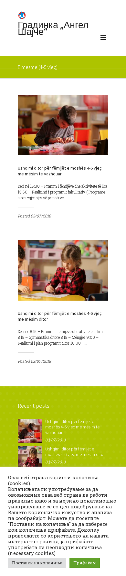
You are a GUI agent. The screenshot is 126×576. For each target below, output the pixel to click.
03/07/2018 (41, 215)
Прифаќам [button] (84, 563)
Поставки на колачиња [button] (37, 563)
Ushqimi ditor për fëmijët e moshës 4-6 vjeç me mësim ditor (75, 451)
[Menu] (103, 39)
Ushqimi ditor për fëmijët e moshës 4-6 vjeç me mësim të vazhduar (59, 171)
